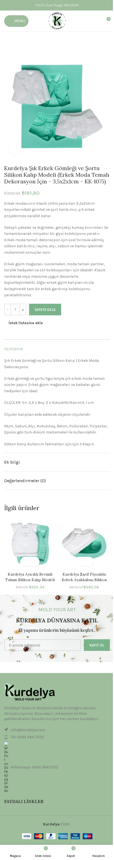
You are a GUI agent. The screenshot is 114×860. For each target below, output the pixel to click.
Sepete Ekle (45, 310)
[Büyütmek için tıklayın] (14, 149)
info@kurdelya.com (28, 730)
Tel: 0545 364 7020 (27, 737)
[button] (25, 562)
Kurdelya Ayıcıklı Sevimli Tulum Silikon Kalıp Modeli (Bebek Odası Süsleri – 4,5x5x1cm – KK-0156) (30, 582)
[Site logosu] (57, 20)
